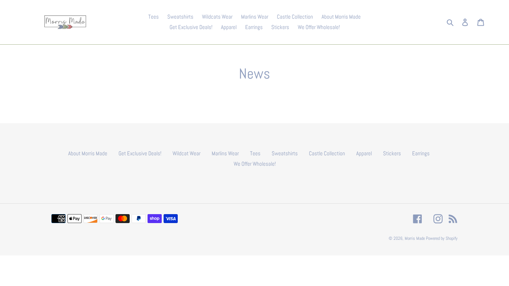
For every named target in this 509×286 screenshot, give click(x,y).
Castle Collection (327, 153)
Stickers (392, 153)
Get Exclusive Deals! (139, 153)
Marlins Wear (225, 153)
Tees (255, 153)
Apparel (364, 153)
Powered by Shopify (442, 238)
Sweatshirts (285, 153)
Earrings (421, 153)
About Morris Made (87, 153)
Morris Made (415, 238)
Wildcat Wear (186, 153)
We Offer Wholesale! (255, 163)
